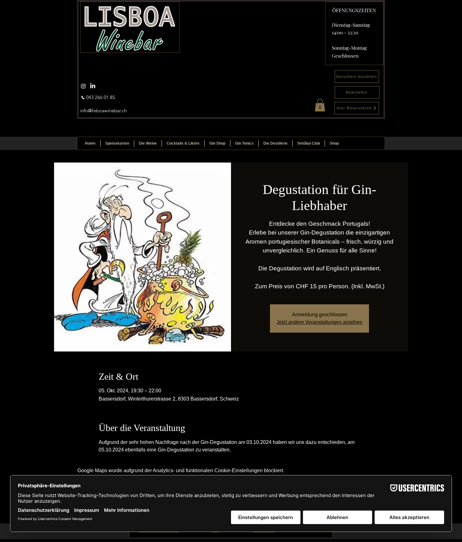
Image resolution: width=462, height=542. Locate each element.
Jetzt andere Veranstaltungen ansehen (319, 322)
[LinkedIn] (93, 86)
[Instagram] (83, 86)
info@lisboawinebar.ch (103, 110)
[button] (320, 105)
